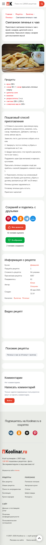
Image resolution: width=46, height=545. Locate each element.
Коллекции (6, 493)
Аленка (17, 470)
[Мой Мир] (33, 218)
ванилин (9, 96)
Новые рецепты (8, 485)
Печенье (25, 298)
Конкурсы (28, 497)
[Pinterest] (8, 218)
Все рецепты (7, 482)
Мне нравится (17, 227)
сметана (9, 101)
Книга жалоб (31, 540)
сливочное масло (13, 104)
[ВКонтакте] (14, 218)
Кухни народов (8, 497)
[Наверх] (39, 538)
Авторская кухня (31, 485)
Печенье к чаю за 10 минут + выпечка (21, 355)
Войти (9, 400)
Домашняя (34, 265)
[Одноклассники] (20, 218)
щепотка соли (12, 93)
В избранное (17, 240)
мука (8, 84)
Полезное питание (32, 482)
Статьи (27, 489)
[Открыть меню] (3, 4)
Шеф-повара (30, 493)
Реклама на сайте (17, 540)
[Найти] (41, 3)
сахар (8, 87)
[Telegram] (27, 218)
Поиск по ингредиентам (11, 489)
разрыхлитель (12, 98)
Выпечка (17, 298)
